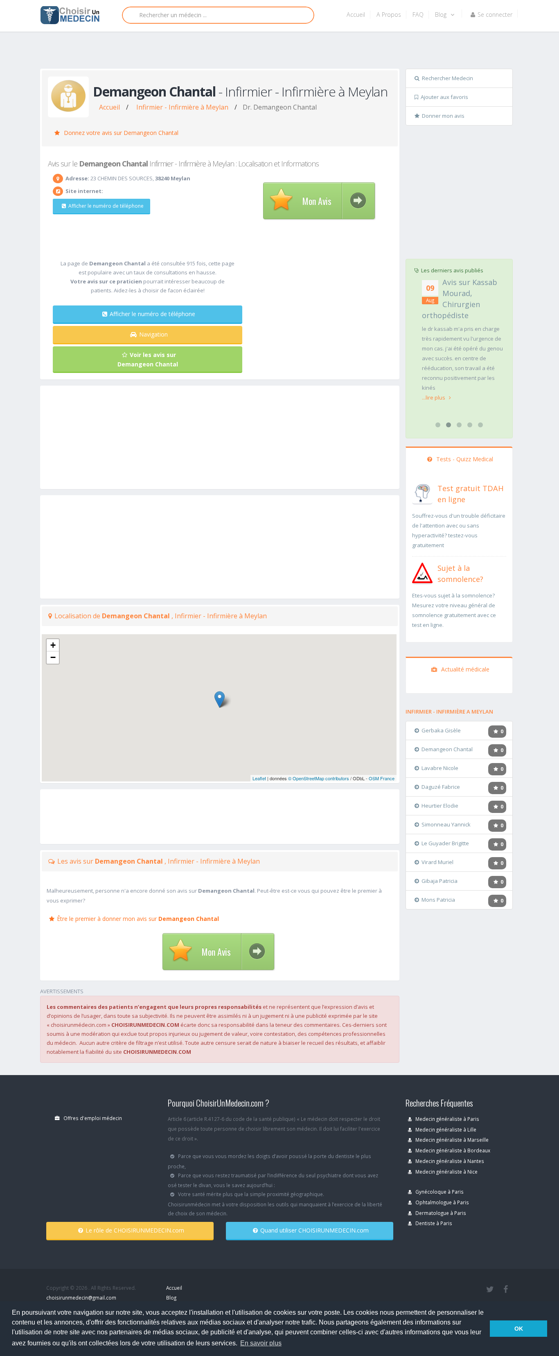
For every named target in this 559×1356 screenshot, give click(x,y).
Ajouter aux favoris (444, 97)
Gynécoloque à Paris (439, 1191)
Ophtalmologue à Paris (441, 1202)
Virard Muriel (437, 862)
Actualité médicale (464, 669)
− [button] (53, 657)
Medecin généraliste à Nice (446, 1171)
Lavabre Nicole (440, 768)
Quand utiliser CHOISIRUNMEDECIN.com (314, 1230)
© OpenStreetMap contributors (318, 778)
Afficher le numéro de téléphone (106, 205)
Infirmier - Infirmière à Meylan (182, 107)
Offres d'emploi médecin (92, 1118)
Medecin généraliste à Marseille (451, 1139)
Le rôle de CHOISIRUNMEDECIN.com (135, 1230)
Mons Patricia (438, 899)
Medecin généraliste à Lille (445, 1129)
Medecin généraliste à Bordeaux (452, 1150)
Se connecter (495, 14)
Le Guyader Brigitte (445, 843)
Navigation (153, 334)
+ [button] (53, 645)
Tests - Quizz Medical (464, 459)
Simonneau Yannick (446, 824)
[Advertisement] (276, 52)
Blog (441, 14)
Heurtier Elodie (440, 805)
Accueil (356, 14)
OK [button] (518, 1328)
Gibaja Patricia (440, 881)
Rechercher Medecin (447, 78)
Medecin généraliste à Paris (446, 1119)
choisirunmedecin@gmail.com (81, 1297)
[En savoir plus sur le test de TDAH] (422, 492)
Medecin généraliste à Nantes (449, 1161)
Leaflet (259, 778)
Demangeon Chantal (447, 749)
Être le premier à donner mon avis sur (138, 919)
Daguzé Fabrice (441, 786)
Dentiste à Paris (433, 1223)
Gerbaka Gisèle (441, 730)
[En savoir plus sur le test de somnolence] (422, 572)
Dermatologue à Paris (440, 1213)
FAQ (418, 14)
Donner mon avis (443, 115)
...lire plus (434, 397)
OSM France (381, 778)
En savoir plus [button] (261, 1343)
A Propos (388, 14)
